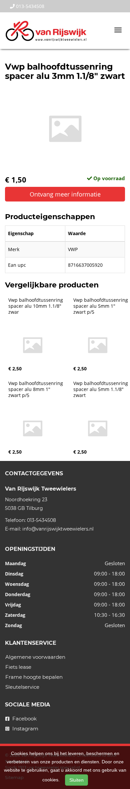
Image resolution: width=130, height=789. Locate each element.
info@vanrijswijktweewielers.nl (58, 529)
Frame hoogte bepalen (34, 677)
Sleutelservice (22, 687)
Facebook (24, 718)
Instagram (24, 728)
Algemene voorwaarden (35, 657)
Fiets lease (18, 667)
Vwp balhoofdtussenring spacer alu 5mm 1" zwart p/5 (101, 306)
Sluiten (76, 780)
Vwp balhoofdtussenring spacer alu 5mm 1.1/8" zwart (101, 389)
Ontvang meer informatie (65, 194)
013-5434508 (29, 6)
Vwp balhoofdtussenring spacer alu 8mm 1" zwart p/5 (36, 389)
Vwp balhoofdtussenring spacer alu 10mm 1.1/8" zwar (36, 306)
